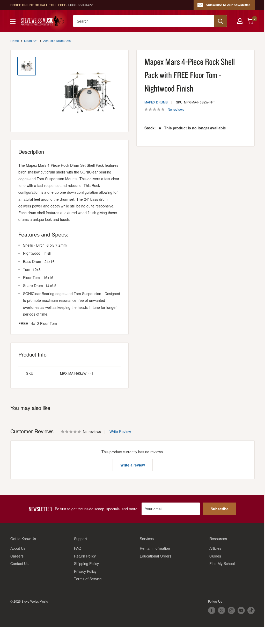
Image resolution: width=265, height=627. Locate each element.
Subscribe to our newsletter (228, 4)
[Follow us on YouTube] (241, 610)
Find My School (222, 563)
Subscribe (220, 508)
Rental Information (155, 548)
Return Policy (85, 556)
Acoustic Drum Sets (57, 40)
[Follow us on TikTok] (251, 610)
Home (14, 40)
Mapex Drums (156, 102)
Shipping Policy (86, 563)
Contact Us (19, 563)
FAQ (77, 548)
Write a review (132, 465)
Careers (17, 556)
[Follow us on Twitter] (221, 610)
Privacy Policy (85, 571)
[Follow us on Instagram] (231, 610)
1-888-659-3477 (80, 5)
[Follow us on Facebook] (211, 610)
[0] (250, 21)
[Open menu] (13, 21)
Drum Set (30, 40)
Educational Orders (155, 556)
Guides (215, 556)
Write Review (120, 431)
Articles (215, 548)
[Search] (220, 21)
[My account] (239, 21)
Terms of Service (88, 578)
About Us (17, 548)
